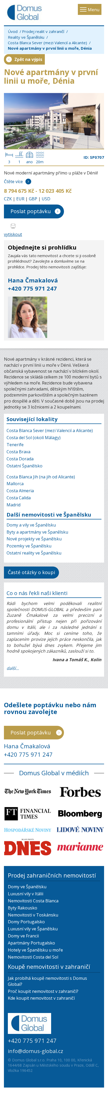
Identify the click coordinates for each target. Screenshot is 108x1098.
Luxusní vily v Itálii (25, 894)
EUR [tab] (20, 199)
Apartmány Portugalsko (31, 943)
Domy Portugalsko (26, 922)
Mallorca (15, 483)
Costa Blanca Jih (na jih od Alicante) (41, 477)
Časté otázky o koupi (31, 572)
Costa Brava (18, 452)
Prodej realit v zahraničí (43, 31)
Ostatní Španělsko (24, 466)
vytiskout (13, 234)
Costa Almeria (20, 491)
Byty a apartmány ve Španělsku (37, 532)
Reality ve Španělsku (26, 37)
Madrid (13, 505)
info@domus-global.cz (35, 1051)
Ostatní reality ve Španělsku (34, 553)
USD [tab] (46, 199)
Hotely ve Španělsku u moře (35, 950)
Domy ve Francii (23, 936)
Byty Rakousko (22, 908)
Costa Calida (19, 498)
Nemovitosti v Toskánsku (33, 915)
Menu (93, 10)
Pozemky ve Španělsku (29, 546)
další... (13, 668)
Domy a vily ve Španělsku (31, 525)
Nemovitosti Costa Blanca (33, 901)
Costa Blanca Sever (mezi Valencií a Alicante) (47, 42)
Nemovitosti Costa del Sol (33, 957)
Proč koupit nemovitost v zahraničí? (43, 991)
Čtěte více (13, 181)
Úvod (13, 31)
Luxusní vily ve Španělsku (33, 929)
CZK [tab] (8, 199)
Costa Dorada (20, 459)
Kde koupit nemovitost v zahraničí (41, 998)
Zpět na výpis (28, 59)
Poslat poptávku (30, 211)
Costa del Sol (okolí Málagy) (34, 437)
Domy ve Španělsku (27, 887)
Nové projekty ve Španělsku (34, 539)
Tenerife (15, 445)
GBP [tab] (33, 199)
